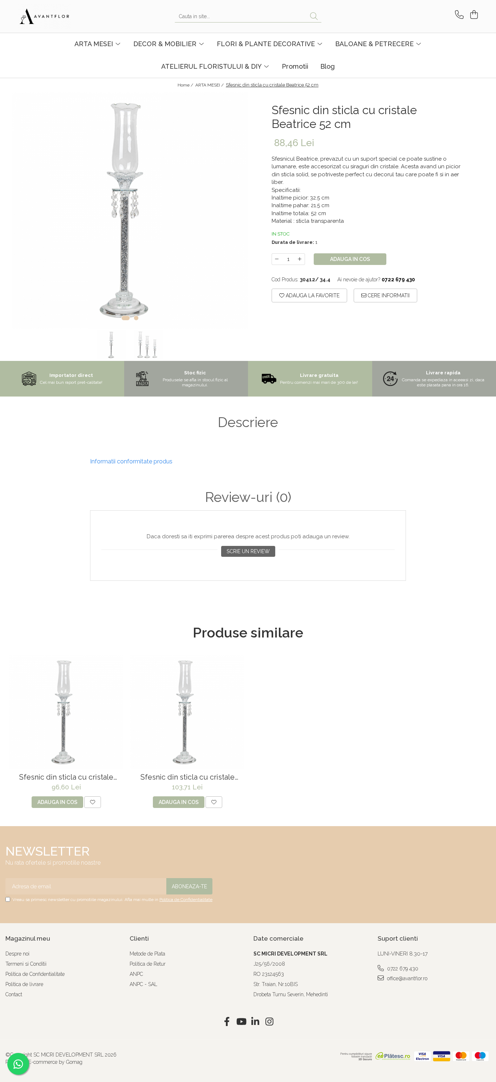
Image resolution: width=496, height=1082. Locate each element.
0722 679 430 (402, 969)
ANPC (136, 974)
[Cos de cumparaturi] (473, 14)
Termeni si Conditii (25, 964)
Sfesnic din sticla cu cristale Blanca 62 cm (66, 777)
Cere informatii (388, 295)
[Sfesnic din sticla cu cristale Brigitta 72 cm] (187, 712)
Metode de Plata (147, 954)
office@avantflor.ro (406, 978)
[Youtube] (241, 1022)
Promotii (295, 66)
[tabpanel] (130, 210)
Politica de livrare (24, 984)
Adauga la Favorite (312, 295)
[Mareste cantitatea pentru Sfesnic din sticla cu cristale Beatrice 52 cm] (300, 259)
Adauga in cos (350, 259)
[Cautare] (313, 17)
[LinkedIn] (255, 1022)
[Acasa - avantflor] (53, 16)
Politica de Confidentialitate (185, 899)
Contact (13, 994)
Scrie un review (248, 551)
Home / (186, 85)
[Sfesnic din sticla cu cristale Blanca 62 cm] (66, 712)
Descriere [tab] (248, 422)
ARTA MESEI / (210, 85)
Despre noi (17, 954)
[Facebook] (226, 1022)
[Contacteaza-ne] (458, 14)
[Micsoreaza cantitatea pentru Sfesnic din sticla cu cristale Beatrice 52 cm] (277, 259)
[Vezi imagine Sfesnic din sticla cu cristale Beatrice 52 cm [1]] (148, 344)
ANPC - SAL (143, 984)
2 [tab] (136, 318)
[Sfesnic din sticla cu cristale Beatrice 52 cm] (130, 210)
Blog (327, 66)
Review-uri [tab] (248, 497)
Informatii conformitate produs (131, 461)
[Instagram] (269, 1022)
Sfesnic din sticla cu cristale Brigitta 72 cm (188, 777)
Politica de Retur (148, 964)
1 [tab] (125, 318)
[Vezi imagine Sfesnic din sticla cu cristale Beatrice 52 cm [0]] (112, 344)
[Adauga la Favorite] (92, 802)
